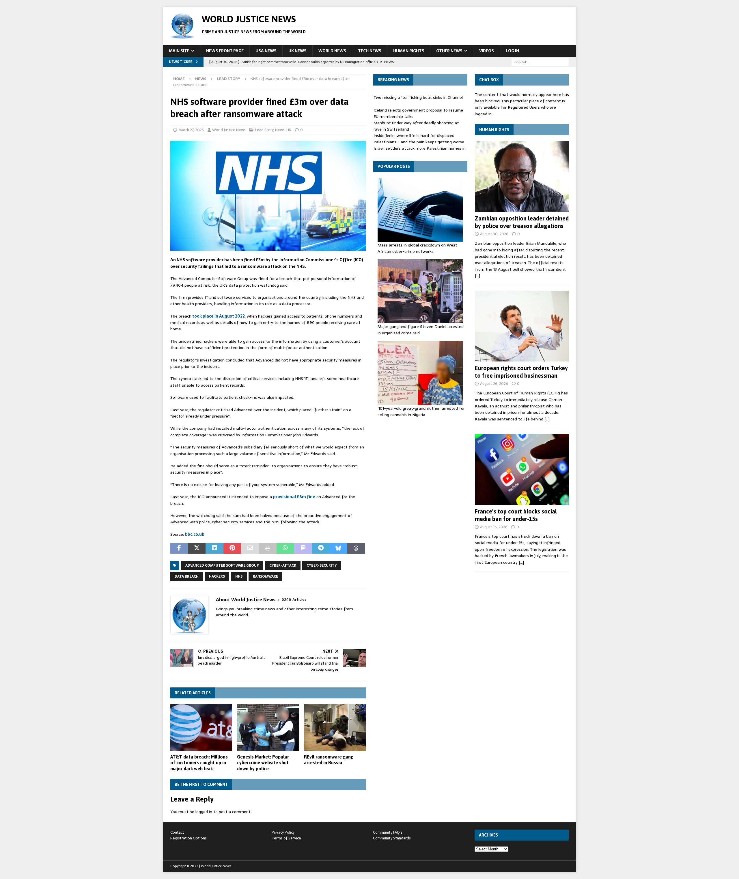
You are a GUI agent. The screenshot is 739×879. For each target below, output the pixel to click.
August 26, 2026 (494, 384)
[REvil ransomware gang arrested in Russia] (335, 727)
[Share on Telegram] (320, 548)
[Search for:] (540, 61)
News (200, 79)
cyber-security (322, 565)
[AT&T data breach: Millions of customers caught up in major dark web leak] (201, 727)
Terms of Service (286, 838)
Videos (486, 51)
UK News (297, 51)
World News (332, 51)
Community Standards (392, 838)
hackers (217, 576)
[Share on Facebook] (179, 548)
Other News (449, 51)
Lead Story (264, 130)
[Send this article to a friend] (250, 548)
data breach (187, 576)
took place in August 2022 (218, 316)
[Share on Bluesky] (338, 548)
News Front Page (225, 51)
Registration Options (188, 838)
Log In (512, 51)
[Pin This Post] (232, 548)
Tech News (369, 51)
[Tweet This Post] (197, 548)
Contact (177, 832)
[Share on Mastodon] (303, 548)
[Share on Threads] (356, 548)
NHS (238, 576)
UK (288, 130)
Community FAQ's (387, 832)
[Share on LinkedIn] (214, 548)
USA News (266, 51)
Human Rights (408, 51)
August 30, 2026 (494, 234)
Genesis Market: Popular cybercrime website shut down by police (263, 763)
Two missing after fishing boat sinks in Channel (418, 97)
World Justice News (229, 130)
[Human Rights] (522, 176)
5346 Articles (294, 599)
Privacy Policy (283, 832)
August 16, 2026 (493, 527)
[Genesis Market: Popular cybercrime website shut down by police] (268, 727)
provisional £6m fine (294, 497)
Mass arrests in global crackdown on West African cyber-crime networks (417, 248)
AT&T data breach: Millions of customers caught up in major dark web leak (199, 763)
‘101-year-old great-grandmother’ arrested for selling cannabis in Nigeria (421, 411)
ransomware (265, 576)
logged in (203, 811)
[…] (477, 275)
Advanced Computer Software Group (222, 565)
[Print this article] (267, 548)
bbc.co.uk (194, 534)
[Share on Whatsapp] (285, 548)
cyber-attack (282, 565)
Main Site (179, 51)
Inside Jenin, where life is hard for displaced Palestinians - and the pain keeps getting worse (419, 138)
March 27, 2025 (191, 130)
